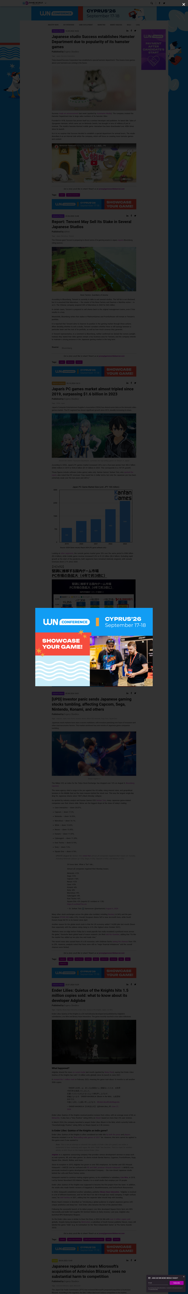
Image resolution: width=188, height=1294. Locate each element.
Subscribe (177, 1283)
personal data (154, 1289)
